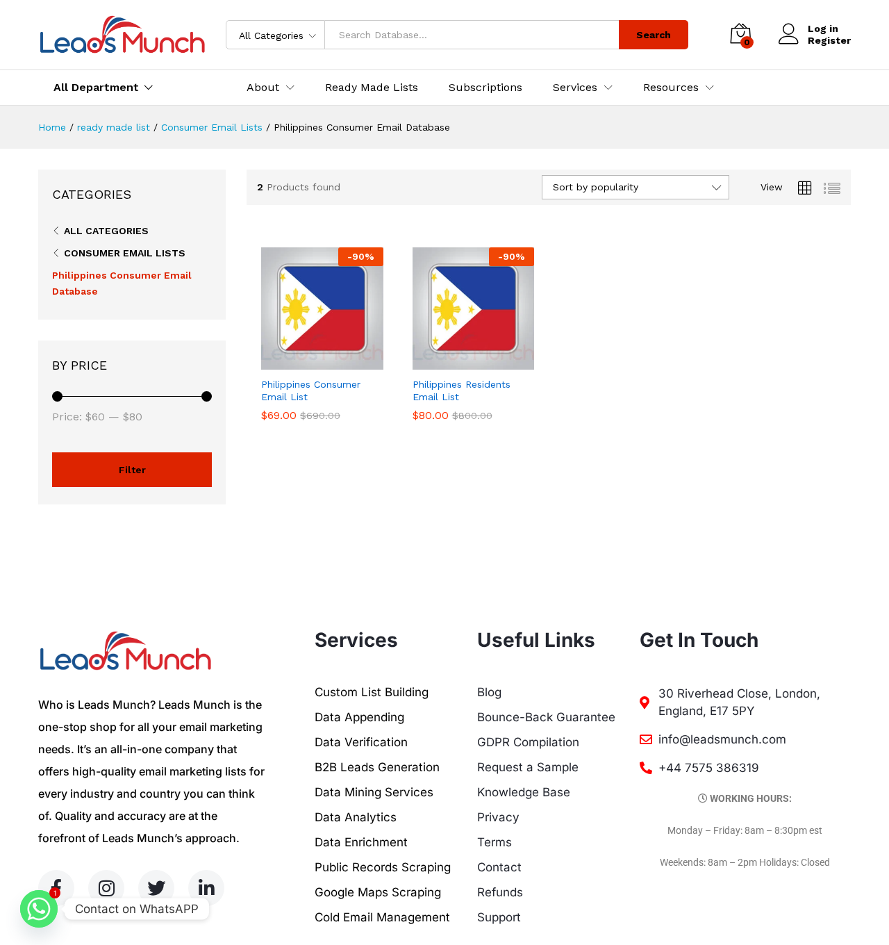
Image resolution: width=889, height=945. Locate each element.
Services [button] (575, 87)
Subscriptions (485, 87)
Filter (132, 469)
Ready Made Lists (371, 87)
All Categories (106, 230)
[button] (306, 361)
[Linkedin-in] (206, 888)
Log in (823, 28)
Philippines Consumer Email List (310, 390)
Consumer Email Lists (124, 252)
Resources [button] (671, 87)
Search (653, 34)
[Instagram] (106, 888)
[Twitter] (156, 888)
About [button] (263, 87)
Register (829, 40)
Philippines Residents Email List (461, 390)
